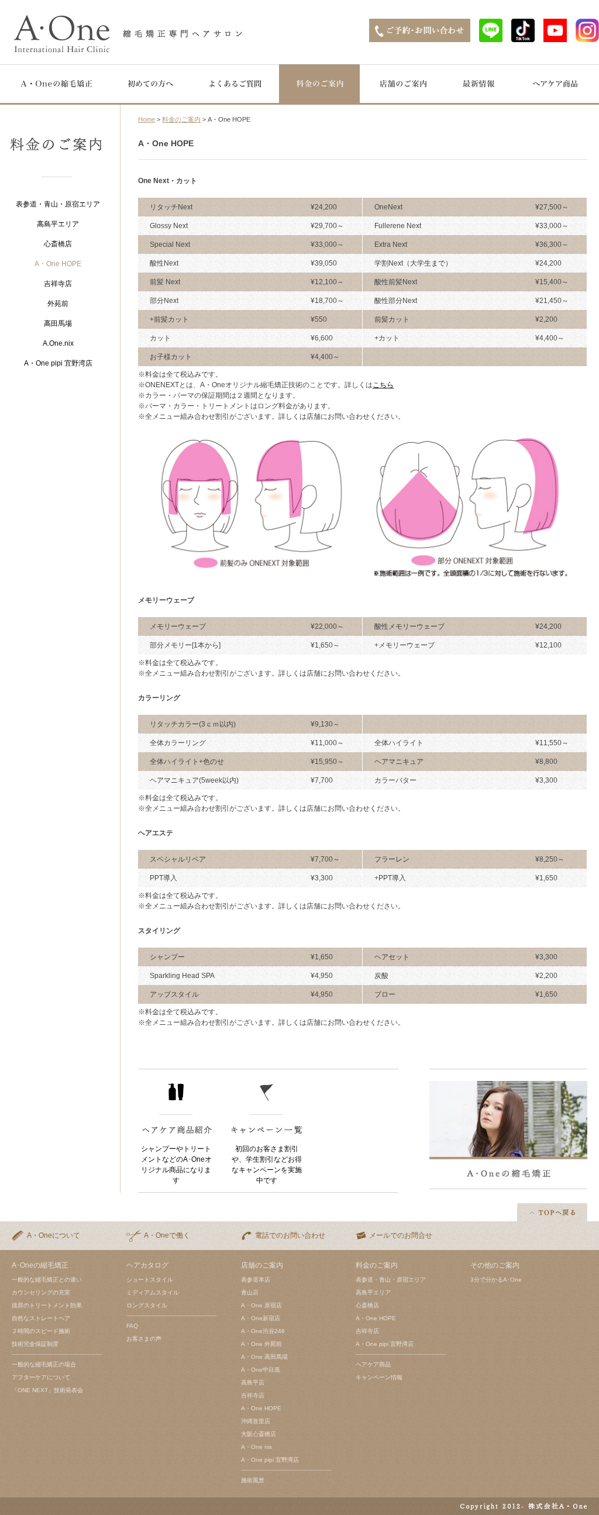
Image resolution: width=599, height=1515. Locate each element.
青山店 (250, 1292)
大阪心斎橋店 (258, 1434)
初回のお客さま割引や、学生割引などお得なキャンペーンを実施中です (267, 1165)
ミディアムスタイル (152, 1292)
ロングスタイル (146, 1305)
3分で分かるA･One (496, 1279)
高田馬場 (58, 323)
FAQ (132, 1326)
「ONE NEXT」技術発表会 (47, 1390)
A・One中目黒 (260, 1369)
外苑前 (57, 303)
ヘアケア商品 (373, 1364)
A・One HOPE (261, 1408)
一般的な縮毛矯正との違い (47, 1279)
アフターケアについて (41, 1377)
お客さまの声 (143, 1338)
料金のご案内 (181, 119)
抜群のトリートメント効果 (47, 1305)
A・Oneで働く (167, 1235)
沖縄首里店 (255, 1421)
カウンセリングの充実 (41, 1292)
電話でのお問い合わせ (290, 1235)
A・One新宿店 (260, 1318)
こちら (383, 385)
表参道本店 (255, 1279)
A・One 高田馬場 (264, 1357)
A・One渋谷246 (263, 1331)
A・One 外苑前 (261, 1344)
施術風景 (252, 1480)
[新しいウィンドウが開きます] (490, 39)
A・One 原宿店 (261, 1305)
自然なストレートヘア (41, 1318)
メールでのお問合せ (400, 1235)
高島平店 (252, 1382)
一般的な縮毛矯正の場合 (44, 1364)
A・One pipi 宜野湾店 (58, 363)
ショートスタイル (149, 1279)
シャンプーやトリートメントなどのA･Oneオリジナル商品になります (176, 1165)
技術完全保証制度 (35, 1344)
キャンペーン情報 (379, 1377)
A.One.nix (58, 343)
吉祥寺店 (58, 284)
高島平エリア (58, 224)
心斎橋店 (58, 244)
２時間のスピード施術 (41, 1331)
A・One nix (256, 1447)
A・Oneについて (53, 1235)
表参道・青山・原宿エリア (58, 204)
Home (146, 119)
